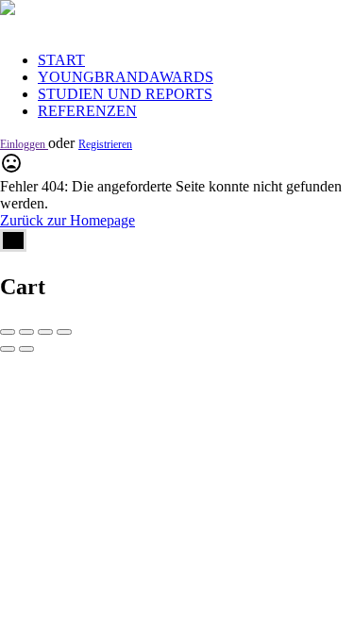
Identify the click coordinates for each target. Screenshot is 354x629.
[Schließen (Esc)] (7, 332)
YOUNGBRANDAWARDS (125, 77)
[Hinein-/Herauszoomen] (64, 332)
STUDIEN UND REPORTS (125, 94)
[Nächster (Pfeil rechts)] (26, 349)
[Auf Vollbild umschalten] (45, 332)
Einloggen (24, 144)
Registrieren (105, 144)
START (61, 60)
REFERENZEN (87, 111)
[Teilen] (26, 332)
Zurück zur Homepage (67, 220)
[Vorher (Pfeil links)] (7, 349)
